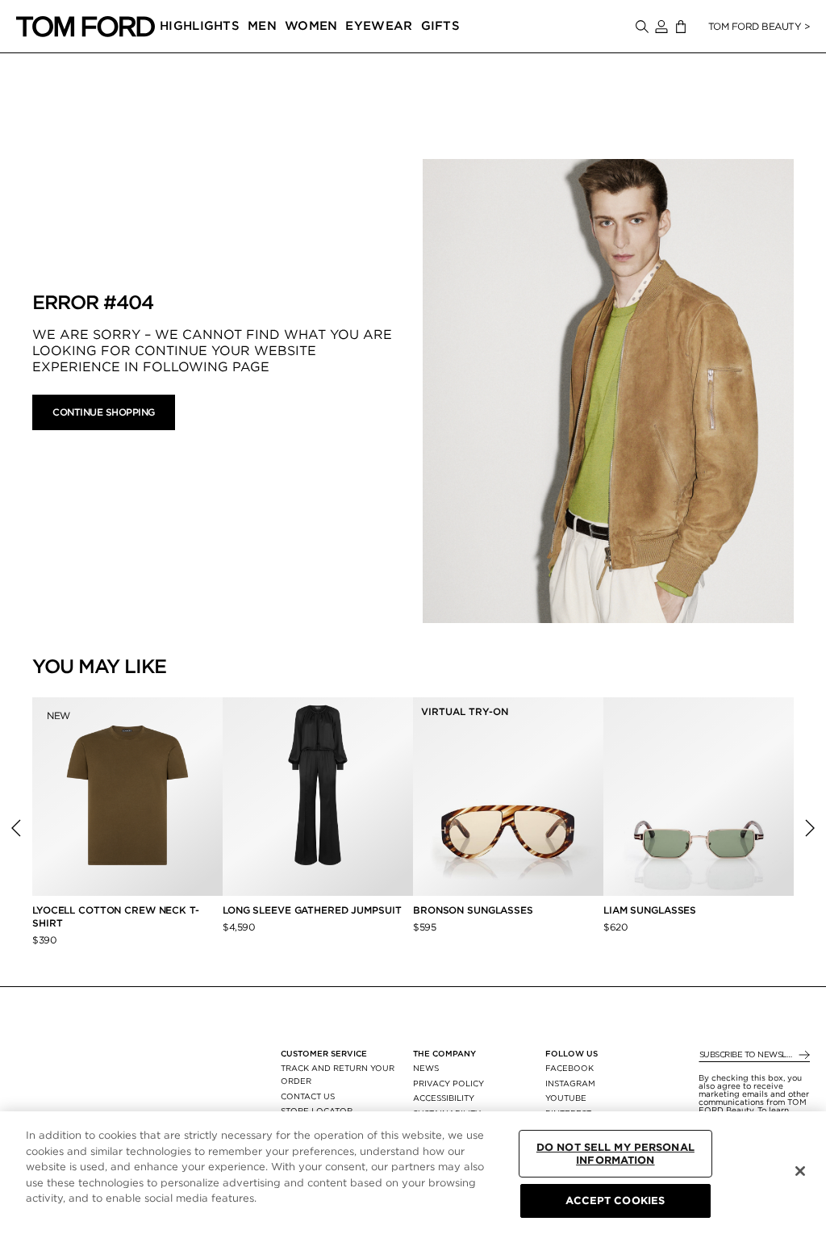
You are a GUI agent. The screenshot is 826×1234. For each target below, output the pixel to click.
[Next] (810, 828)
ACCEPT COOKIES (615, 1200)
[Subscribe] (803, 1055)
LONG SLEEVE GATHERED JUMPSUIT (312, 910)
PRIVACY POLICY (448, 1083)
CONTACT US (308, 1096)
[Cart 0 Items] (680, 27)
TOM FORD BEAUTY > (759, 26)
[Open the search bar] (642, 26)
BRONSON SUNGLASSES (473, 910)
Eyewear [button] (378, 26)
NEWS (426, 1068)
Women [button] (311, 26)
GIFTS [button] (441, 26)
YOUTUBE (565, 1097)
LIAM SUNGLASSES (649, 910)
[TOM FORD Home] (85, 26)
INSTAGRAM (570, 1083)
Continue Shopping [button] (103, 412)
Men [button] (262, 26)
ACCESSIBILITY (443, 1097)
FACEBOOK (569, 1068)
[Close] (800, 1171)
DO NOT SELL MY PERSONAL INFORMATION (615, 1153)
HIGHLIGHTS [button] (200, 26)
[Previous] (16, 828)
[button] (661, 26)
